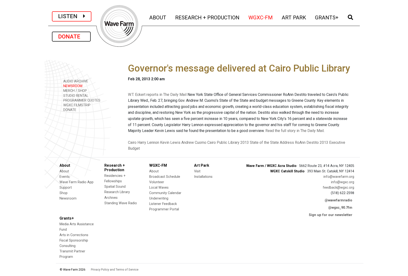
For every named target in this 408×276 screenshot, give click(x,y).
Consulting (68, 246)
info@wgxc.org (342, 182)
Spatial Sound (115, 187)
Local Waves (159, 188)
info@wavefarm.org (338, 177)
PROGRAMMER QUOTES (81, 100)
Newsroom (68, 198)
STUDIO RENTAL (75, 96)
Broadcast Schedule (164, 177)
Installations (203, 177)
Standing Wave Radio (120, 203)
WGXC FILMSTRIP (76, 105)
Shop (64, 193)
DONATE (71, 36)
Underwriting (158, 198)
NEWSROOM (72, 86)
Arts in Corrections (74, 235)
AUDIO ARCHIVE (75, 81)
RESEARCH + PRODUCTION (207, 17)
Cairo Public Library (223, 142)
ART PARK (294, 17)
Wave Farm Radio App (77, 182)
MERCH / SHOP (74, 91)
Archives (111, 198)
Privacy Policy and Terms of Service (114, 269)
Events (65, 177)
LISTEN (70, 16)
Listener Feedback (163, 204)
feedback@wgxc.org (338, 188)
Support (66, 188)
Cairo (132, 142)
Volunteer (156, 182)
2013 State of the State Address (267, 142)
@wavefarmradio (338, 200)
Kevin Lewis (170, 142)
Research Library (117, 192)
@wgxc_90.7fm (340, 208)
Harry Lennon (148, 142)
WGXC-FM (261, 17)
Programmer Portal (164, 209)
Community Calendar (165, 193)
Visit (197, 171)
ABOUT (158, 17)
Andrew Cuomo (193, 142)
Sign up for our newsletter (330, 215)
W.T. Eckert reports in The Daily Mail (157, 94)
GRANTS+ (327, 17)
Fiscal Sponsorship (74, 240)
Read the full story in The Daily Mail (294, 130)
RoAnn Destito (307, 142)
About (64, 171)
